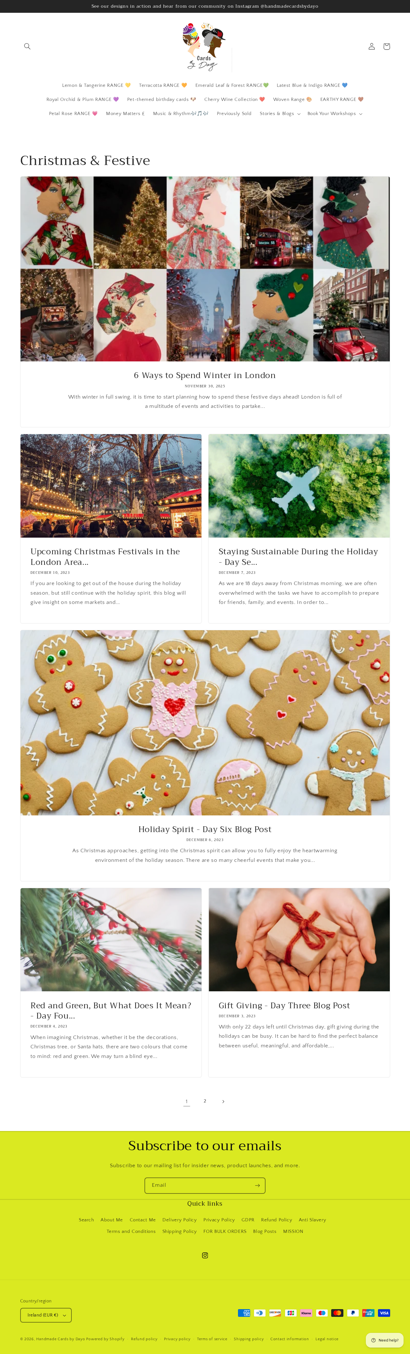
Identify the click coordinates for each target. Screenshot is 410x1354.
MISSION (293, 1231)
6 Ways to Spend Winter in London (205, 375)
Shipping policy (249, 1339)
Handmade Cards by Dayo (60, 1339)
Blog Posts (264, 1231)
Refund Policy (276, 1220)
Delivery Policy (179, 1220)
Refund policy (144, 1339)
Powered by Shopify (105, 1339)
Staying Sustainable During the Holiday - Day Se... (298, 557)
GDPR (248, 1220)
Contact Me (143, 1220)
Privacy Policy (219, 1220)
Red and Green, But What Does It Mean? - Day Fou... (110, 1011)
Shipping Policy (179, 1231)
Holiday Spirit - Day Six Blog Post (205, 829)
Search (86, 1220)
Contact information (289, 1339)
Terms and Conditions (131, 1231)
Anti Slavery (312, 1220)
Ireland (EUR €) (43, 1315)
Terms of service (212, 1339)
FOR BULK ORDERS (224, 1231)
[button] (27, 46)
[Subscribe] (257, 1185)
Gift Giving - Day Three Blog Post (284, 1006)
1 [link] (187, 1101)
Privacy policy (177, 1339)
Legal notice (327, 1339)
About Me (112, 1220)
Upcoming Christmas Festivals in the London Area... (105, 557)
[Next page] (223, 1101)
